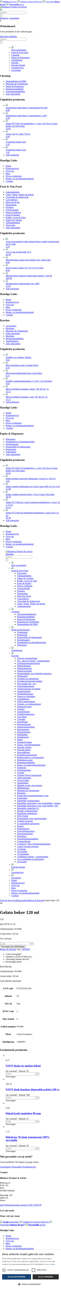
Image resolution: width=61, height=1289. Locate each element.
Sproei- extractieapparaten (28, 745)
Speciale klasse (23, 750)
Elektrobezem (23, 828)
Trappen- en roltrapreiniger (29, 704)
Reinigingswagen (25, 760)
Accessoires (11, 326)
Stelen (20, 739)
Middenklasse (23, 788)
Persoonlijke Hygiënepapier (18, 447)
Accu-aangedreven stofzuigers (30, 859)
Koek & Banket (13, 215)
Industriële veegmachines (28, 800)
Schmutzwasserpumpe (27, 755)
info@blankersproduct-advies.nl (14, 1205)
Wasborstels (22, 676)
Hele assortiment (18, 50)
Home (8, 166)
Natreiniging (22, 783)
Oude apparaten (13, 333)
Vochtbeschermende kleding (29, 681)
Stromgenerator (24, 724)
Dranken (9, 207)
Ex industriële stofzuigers (28, 823)
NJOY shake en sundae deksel (23, 1065)
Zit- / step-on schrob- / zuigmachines (33, 661)
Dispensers (10, 439)
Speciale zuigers (24, 747)
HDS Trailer (22, 816)
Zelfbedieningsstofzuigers (28, 663)
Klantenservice (12, 168)
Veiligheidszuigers (25, 694)
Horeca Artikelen (13, 212)
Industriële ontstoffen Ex (28, 808)
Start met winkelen (8, 36)
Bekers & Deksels (36, 900)
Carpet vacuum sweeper (28, 846)
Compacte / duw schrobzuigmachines (34, 844)
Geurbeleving (17, 68)
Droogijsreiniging (25, 834)
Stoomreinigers (23, 732)
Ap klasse (21, 849)
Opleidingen (16, 60)
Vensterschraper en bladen (28, 689)
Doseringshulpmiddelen (27, 839)
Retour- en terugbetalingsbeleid (20, 178)
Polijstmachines (24, 770)
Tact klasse (22, 717)
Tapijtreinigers (12, 341)
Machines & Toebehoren (17, 84)
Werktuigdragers (24, 668)
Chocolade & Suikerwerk (17, 197)
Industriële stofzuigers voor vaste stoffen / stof (37, 806)
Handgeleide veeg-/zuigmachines (32, 818)
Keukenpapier (12, 444)
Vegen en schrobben (26, 696)
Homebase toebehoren (27, 813)
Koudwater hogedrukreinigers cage (33, 795)
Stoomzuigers (23, 729)
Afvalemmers (23, 854)
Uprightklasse (23, 699)
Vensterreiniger (23, 691)
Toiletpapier (11, 452)
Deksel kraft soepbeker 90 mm (23, 1113)
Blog (8, 173)
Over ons (10, 171)
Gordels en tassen (25, 821)
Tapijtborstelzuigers (25, 714)
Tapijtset (21, 709)
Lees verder (50, 1264)
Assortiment (5, 1167)
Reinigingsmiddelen (15, 89)
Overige (20, 773)
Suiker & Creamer (14, 220)
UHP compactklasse (26, 701)
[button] (30, 1284)
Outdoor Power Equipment (29, 775)
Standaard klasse (24, 742)
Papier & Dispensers (20, 57)
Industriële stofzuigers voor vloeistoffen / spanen (38, 803)
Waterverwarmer (24, 671)
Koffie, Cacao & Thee (16, 217)
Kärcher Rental (18, 65)
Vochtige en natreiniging (28, 678)
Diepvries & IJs (13, 202)
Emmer (20, 826)
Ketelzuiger (22, 798)
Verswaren (10, 225)
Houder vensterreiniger (27, 811)
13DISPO (25, 949)
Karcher (15, 62)
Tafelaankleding (13, 222)
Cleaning (15, 55)
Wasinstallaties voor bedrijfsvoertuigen (34, 673)
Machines (10, 328)
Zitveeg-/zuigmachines (27, 658)
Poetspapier (11, 449)
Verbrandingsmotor (25, 686)
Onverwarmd (23, 780)
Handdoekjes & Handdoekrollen (20, 441)
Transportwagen (24, 706)
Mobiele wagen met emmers (29, 785)
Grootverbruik (12, 210)
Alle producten (12, 155)
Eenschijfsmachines (26, 831)
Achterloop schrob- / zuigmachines (32, 856)
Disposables (11, 205)
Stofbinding (22, 734)
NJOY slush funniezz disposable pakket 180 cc (32, 1089)
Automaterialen (12, 192)
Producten (21, 767)
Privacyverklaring (14, 176)
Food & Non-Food (19, 52)
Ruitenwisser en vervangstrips (30, 757)
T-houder (21, 719)
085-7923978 (35, 1205)
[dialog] (30, 1269)
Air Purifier (22, 851)
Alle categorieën (13, 94)
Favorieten (16, 70)
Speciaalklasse (23, 752)
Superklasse (22, 722)
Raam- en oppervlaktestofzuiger (31, 765)
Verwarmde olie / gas (26, 684)
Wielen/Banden (24, 666)
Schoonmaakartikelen (15, 91)
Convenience (11, 199)
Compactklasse (23, 841)
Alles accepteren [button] (16, 1277)
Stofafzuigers (23, 737)
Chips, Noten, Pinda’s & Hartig (31, 604)
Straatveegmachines (26, 727)
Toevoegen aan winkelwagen (13, 947)
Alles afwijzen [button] (45, 1277)
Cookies (9, 181)
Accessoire (22, 862)
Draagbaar (21, 836)
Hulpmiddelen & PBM (16, 81)
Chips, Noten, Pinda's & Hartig (20, 194)
